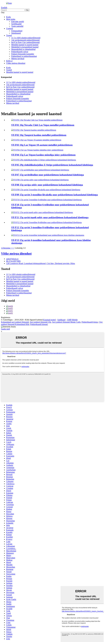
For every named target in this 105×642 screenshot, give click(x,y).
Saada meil (5, 329)
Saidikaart (61, 320)
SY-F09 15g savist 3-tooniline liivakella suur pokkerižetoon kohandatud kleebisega (54, 194)
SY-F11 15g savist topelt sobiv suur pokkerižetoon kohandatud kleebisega (49, 217)
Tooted (9, 35)
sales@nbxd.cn (12, 259)
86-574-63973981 (13, 261)
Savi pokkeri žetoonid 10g (40, 322)
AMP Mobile (72, 320)
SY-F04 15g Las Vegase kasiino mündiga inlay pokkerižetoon (43, 154)
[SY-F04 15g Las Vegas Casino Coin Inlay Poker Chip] (37, 150)
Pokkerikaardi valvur (19, 52)
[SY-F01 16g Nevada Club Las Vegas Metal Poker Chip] (36, 120)
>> (13, 248)
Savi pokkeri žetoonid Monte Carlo (66, 322)
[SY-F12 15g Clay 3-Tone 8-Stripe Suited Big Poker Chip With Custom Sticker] (46, 222)
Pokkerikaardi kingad (39, 324)
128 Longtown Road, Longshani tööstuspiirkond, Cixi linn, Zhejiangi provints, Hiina (40, 263)
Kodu (8, 17)
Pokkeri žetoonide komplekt (22, 54)
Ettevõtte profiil (17, 21)
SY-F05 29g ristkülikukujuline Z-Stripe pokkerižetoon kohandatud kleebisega (52, 164)
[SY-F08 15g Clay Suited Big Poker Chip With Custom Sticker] (40, 180)
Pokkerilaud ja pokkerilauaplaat (24, 56)
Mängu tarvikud (17, 58)
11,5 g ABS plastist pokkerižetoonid (25, 38)
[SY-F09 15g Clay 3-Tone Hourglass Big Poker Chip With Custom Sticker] (45, 190)
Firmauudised (16, 31)
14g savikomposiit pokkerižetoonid (25, 40)
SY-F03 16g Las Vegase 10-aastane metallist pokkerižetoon (42, 145)
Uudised (9, 28)
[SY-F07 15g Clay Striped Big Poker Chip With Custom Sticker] (40, 170)
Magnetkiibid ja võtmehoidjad (23, 49)
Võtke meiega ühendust (15, 63)
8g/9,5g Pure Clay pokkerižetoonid (25, 42)
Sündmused (16, 33)
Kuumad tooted (49, 320)
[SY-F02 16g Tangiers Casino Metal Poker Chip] (33, 130)
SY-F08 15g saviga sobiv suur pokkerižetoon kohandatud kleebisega (47, 184)
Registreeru (5, 317)
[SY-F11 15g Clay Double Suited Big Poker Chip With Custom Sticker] (42, 212)
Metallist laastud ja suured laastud (24, 45)
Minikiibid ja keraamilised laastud (24, 47)
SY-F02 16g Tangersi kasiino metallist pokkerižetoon (38, 135)
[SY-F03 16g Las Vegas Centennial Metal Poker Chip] (36, 140)
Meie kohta (10, 19)
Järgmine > (7, 248)
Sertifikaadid (16, 24)
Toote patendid (17, 26)
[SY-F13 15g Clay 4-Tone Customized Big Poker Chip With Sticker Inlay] (47, 235)
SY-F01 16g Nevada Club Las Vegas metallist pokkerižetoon (42, 125)
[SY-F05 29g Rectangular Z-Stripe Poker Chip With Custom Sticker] (43, 160)
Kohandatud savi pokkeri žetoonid (15, 322)
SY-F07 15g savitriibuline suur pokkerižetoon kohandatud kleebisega (47, 174)
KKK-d (9, 61)
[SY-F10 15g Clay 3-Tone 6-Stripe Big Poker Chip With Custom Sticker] (46, 200)
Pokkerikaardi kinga (90, 322)
